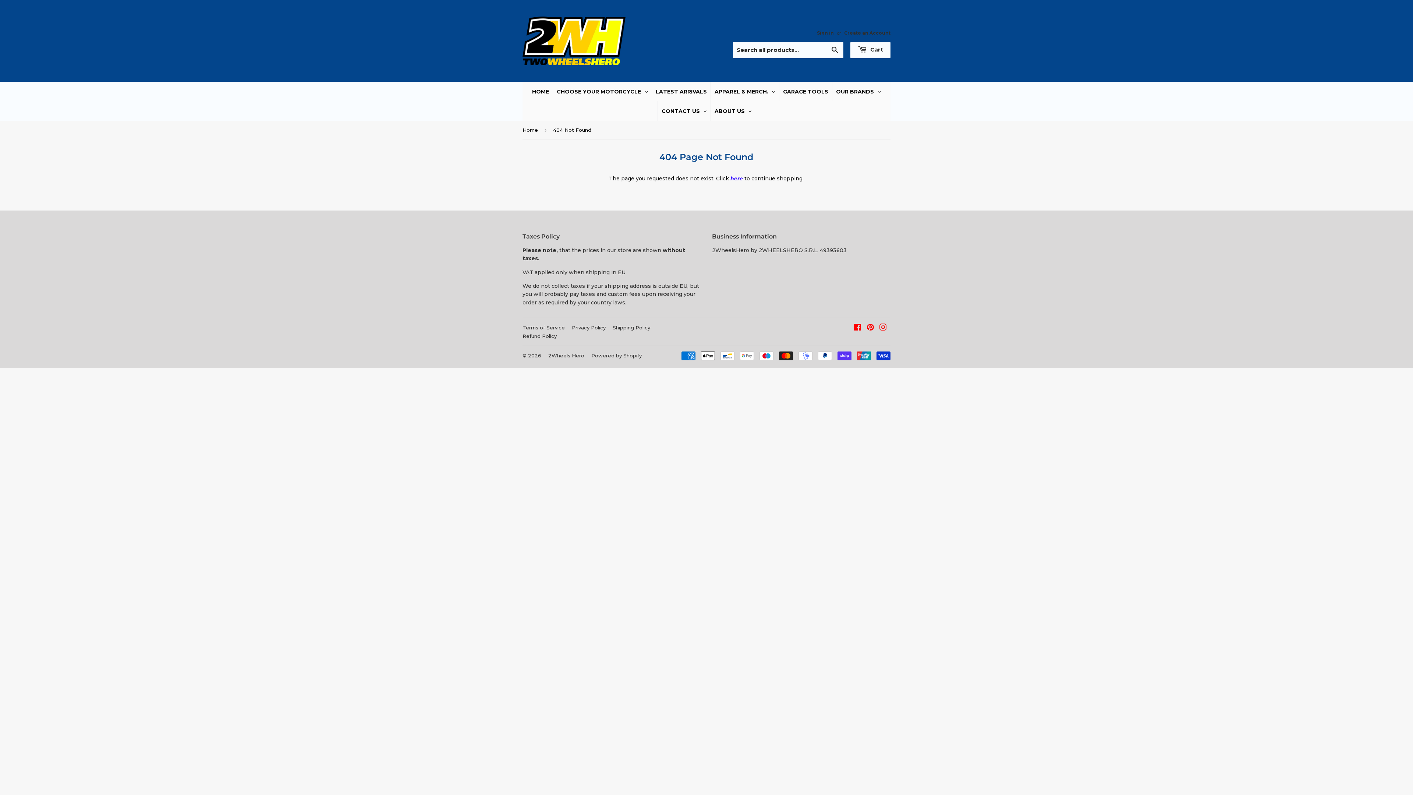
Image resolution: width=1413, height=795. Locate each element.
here (736, 178)
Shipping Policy (631, 328)
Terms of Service (544, 328)
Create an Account (867, 33)
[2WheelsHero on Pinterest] (870, 328)
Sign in (825, 33)
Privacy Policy (589, 328)
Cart (876, 49)
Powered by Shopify (616, 355)
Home (530, 130)
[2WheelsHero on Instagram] (883, 328)
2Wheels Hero (566, 355)
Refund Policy (540, 336)
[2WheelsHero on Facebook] (857, 328)
